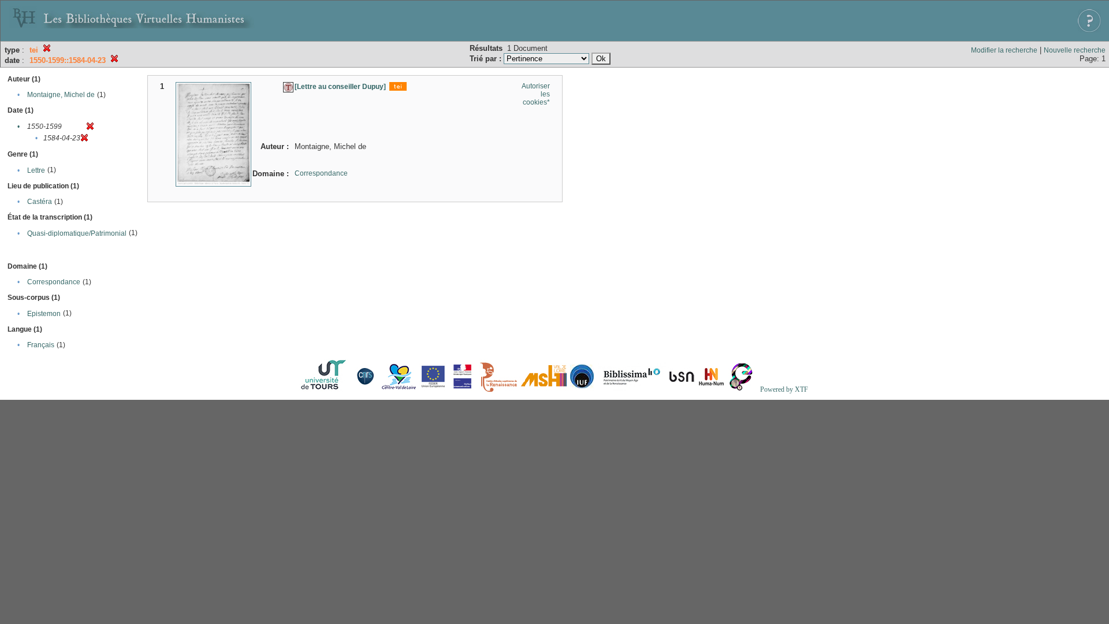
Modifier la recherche (1004, 50)
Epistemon (44, 314)
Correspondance (53, 282)
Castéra (39, 202)
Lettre (36, 170)
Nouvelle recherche (1075, 50)
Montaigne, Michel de (61, 95)
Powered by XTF (784, 389)
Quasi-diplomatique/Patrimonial (76, 233)
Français (40, 345)
